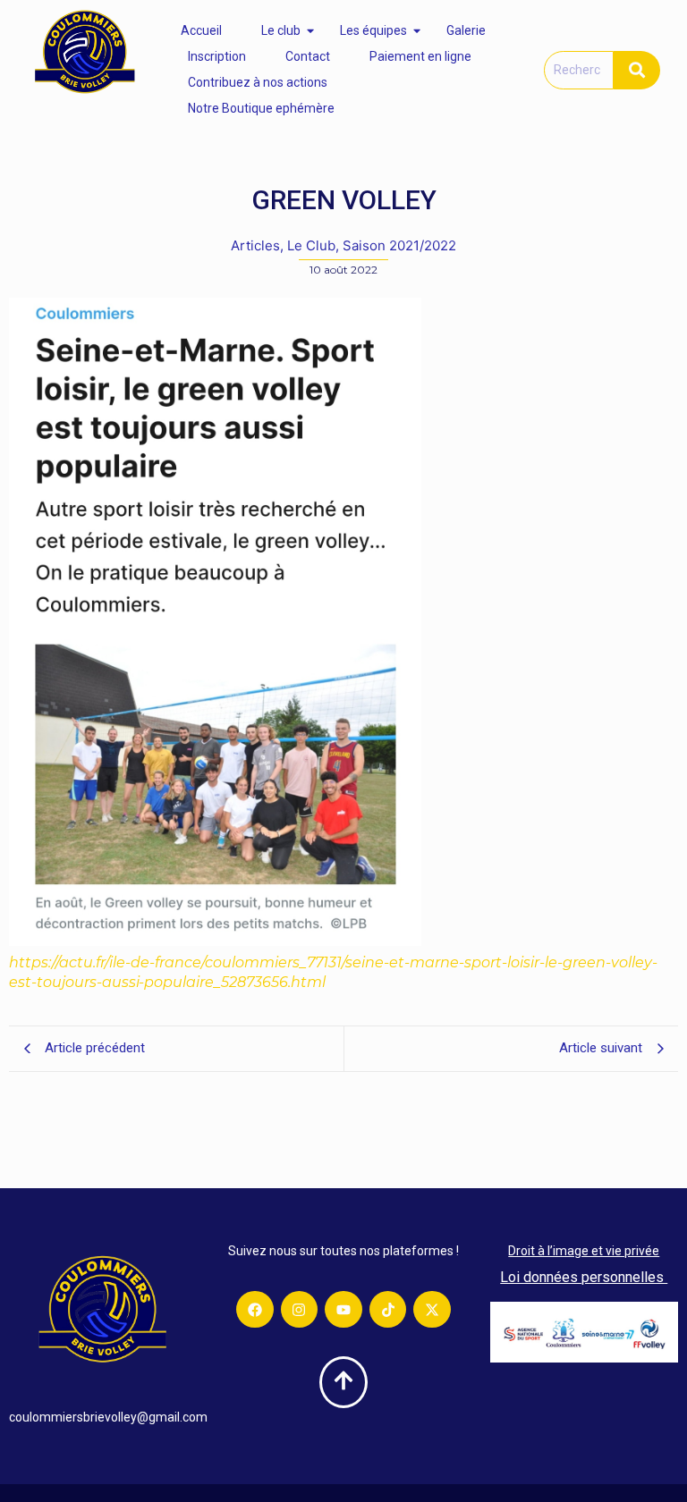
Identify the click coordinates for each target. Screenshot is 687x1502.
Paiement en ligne (420, 56)
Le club (281, 30)
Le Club (313, 245)
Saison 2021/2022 (399, 245)
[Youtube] (343, 1310)
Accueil (201, 30)
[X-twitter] (432, 1310)
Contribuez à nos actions (257, 82)
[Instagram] (299, 1310)
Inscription (217, 56)
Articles (257, 245)
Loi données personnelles (583, 1277)
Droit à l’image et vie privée (583, 1251)
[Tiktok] (388, 1310)
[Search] (637, 70)
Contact (307, 56)
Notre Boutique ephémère (261, 108)
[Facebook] (255, 1310)
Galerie (466, 30)
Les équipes (373, 30)
